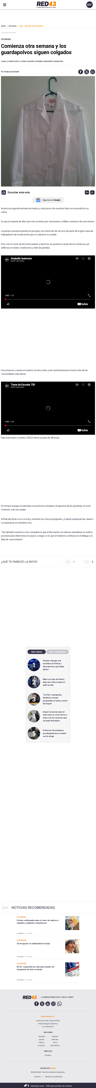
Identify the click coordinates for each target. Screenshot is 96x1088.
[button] (80, 71)
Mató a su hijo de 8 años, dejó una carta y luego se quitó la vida (54, 682)
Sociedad (6, 39)
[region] (48, 591)
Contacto (37, 1077)
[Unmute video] (48, 282)
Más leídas (36, 652)
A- (92, 192)
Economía (41, 1045)
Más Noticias (55, 1045)
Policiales (55, 1039)
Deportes (55, 1036)
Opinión (41, 1039)
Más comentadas (57, 652)
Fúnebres (48, 1055)
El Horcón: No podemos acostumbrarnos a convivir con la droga (54, 733)
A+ (87, 192)
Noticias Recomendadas (33, 908)
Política (41, 1042)
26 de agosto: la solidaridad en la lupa (33, 943)
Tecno (55, 1042)
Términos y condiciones (53, 1077)
